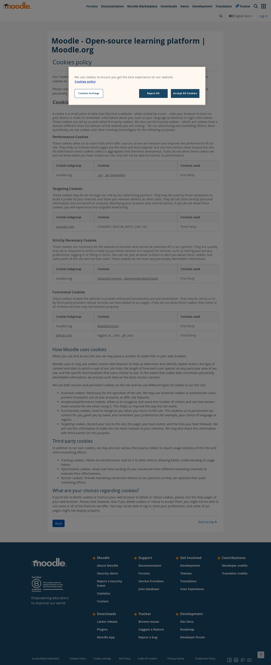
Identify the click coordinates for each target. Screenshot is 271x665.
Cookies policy (85, 82)
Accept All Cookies (185, 93)
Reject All (153, 93)
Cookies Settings (88, 93)
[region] (137, 85)
